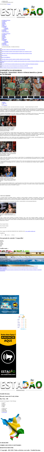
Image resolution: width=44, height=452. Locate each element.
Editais (3, 25)
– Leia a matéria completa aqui (30, 231)
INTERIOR (6, 28)
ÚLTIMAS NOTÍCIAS (6, 20)
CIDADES (4, 40)
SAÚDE (3, 22)
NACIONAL (4, 21)
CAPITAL (6, 41)
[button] (22, 240)
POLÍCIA (4, 23)
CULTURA (4, 30)
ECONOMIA (4, 26)
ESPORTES (4, 29)
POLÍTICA (4, 24)
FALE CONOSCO (5, 31)
